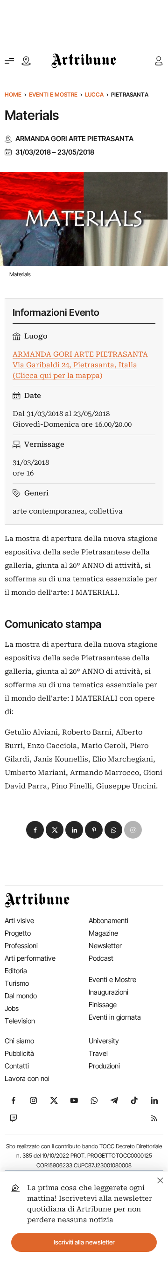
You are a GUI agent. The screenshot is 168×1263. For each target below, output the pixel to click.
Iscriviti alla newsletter (84, 1242)
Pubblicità (19, 1053)
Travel (98, 1053)
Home (13, 94)
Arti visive (19, 920)
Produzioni (104, 1065)
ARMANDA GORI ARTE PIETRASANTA (74, 139)
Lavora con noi (27, 1078)
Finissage (103, 1004)
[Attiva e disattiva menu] (9, 61)
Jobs (12, 1008)
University (104, 1040)
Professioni (21, 945)
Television (20, 1020)
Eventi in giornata (115, 1017)
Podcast (101, 958)
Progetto (18, 933)
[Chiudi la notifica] (160, 1179)
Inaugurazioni (108, 992)
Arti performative (30, 958)
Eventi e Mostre (53, 94)
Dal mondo (21, 995)
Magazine (103, 933)
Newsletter (105, 945)
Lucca (94, 94)
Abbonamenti (108, 920)
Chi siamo (19, 1040)
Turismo (17, 983)
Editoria (16, 970)
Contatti (17, 1065)
